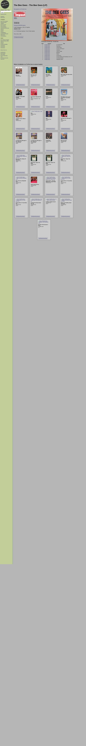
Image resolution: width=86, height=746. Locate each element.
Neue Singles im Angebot (5, 39)
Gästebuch (2, 16)
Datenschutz (3, 17)
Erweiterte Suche (3, 14)
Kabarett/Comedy (3, 22)
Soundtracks (3, 45)
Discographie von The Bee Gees (20, 9)
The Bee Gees (47, 44)
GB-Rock (2, 29)
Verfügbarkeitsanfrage (18, 37)
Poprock (2, 31)
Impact (15, 17)
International (3, 47)
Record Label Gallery (4, 55)
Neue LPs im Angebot (4, 21)
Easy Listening (3, 25)
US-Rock (2, 30)
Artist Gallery (3, 54)
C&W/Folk (2, 23)
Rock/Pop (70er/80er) (4, 44)
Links (1, 56)
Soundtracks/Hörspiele (4, 33)
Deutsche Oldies (3, 24)
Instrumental (3, 46)
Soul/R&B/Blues (3, 32)
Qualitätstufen (3, 52)
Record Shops (3, 53)
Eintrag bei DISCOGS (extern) (19, 25)
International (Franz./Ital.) (5, 28)
